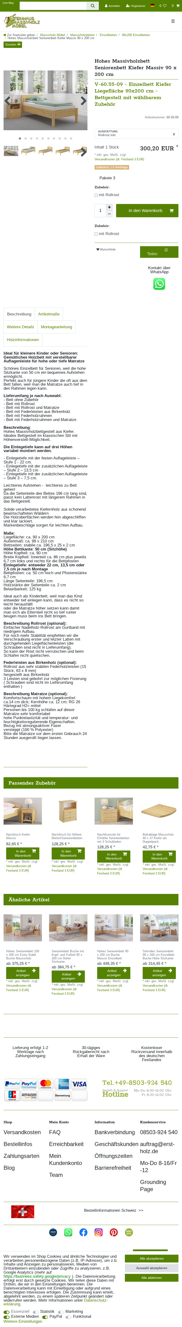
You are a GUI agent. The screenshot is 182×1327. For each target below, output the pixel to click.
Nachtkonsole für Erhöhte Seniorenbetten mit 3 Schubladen (113, 838)
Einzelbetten (108, 35)
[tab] (19, 314)
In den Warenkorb (145, 210)
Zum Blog (8, 2)
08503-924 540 (158, 1132)
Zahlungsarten (21, 1156)
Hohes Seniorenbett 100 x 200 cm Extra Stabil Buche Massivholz (22, 955)
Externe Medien (25, 1317)
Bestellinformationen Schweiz (110, 1210)
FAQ (55, 1132)
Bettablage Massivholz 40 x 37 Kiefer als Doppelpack (158, 838)
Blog (9, 1168)
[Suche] (92, 6)
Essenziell (20, 1312)
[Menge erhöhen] (109, 207)
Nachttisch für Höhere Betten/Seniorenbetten (67, 836)
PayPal (56, 1317)
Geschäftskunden (116, 1144)
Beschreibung (19, 314)
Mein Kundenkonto (65, 1159)
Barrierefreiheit (113, 1168)
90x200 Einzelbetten (135, 35)
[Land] (152, 5)
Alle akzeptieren (152, 1258)
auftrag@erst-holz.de (157, 1147)
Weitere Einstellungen (23, 1322)
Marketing (74, 1312)
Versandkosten (22, 1132)
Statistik (47, 1312)
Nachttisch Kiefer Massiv (18, 836)
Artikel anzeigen (23, 973)
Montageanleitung (56, 327)
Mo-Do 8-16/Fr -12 (158, 1166)
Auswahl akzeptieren (151, 1268)
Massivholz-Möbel (52, 35)
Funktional (82, 1317)
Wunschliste (107, 249)
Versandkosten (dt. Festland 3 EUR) (119, 159)
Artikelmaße (48, 314)
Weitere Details (20, 327)
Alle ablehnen (151, 1278)
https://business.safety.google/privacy (37, 1276)
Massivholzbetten (82, 35)
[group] (23, 811)
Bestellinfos (18, 1144)
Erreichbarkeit (66, 1144)
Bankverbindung (115, 1132)
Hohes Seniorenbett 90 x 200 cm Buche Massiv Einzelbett (112, 955)
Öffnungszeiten (113, 1156)
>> (139, 1210)
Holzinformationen (23, 340)
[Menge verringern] (109, 214)
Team (56, 1175)
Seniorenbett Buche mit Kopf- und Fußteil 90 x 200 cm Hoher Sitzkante (68, 956)
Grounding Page (153, 1185)
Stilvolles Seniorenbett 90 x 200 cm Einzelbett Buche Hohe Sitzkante (158, 955)
